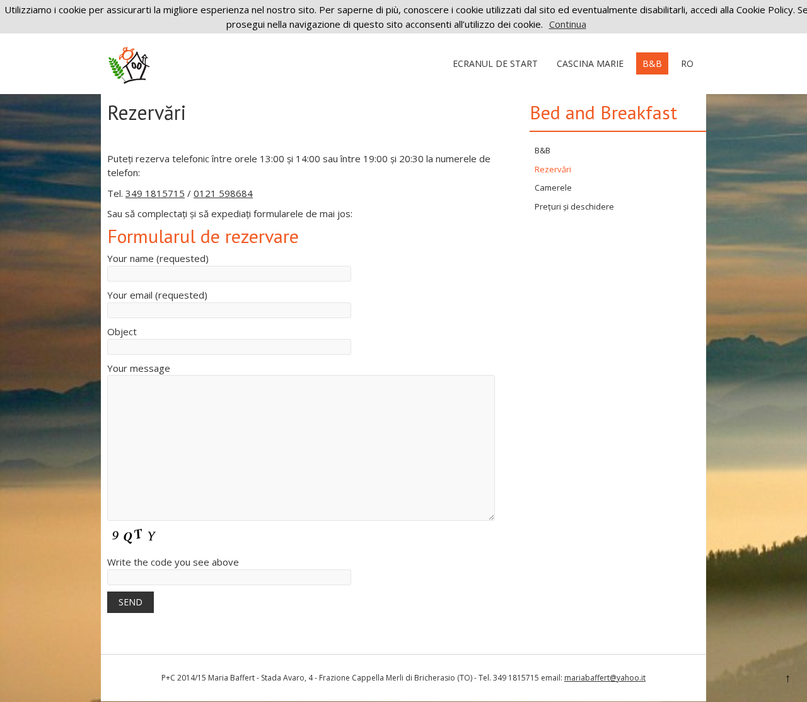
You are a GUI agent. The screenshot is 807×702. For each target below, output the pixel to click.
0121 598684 (223, 193)
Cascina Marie (590, 63)
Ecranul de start (495, 63)
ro (687, 63)
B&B (652, 63)
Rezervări (553, 169)
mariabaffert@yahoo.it (605, 677)
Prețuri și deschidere (574, 206)
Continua (567, 24)
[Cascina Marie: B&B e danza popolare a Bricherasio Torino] (129, 80)
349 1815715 (155, 193)
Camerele (553, 187)
